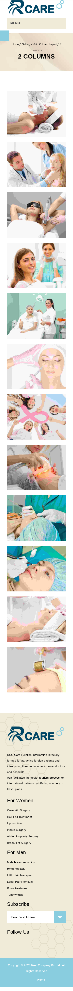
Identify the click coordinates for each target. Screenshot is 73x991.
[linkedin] (42, 940)
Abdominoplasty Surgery (23, 836)
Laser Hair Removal (20, 881)
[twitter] (17, 943)
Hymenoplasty (16, 868)
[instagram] (25, 943)
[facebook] (9, 943)
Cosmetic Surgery (18, 810)
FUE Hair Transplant (20, 875)
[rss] (33, 943)
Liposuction (14, 823)
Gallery (26, 44)
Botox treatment (17, 888)
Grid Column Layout (45, 44)
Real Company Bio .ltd (46, 965)
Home (15, 44)
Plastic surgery (16, 829)
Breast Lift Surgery (19, 842)
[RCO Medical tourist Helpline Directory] (36, 8)
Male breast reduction (21, 862)
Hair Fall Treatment (19, 816)
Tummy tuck (15, 894)
